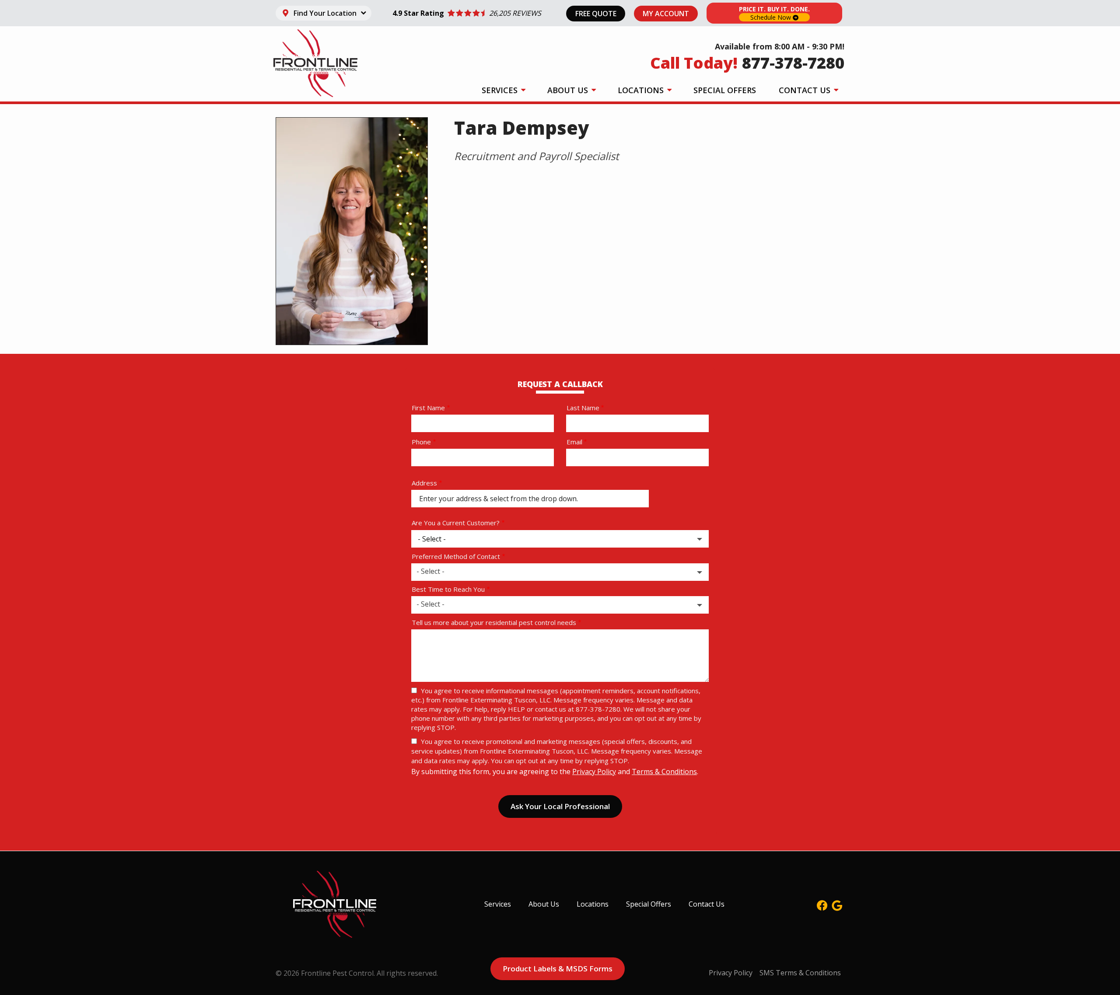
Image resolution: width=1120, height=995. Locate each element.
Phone (421, 441)
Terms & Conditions (664, 771)
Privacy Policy (594, 771)
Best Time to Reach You (448, 589)
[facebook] (822, 904)
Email (574, 441)
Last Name (583, 407)
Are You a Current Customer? (456, 522)
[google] (837, 904)
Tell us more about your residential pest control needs (494, 622)
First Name (428, 407)
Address (424, 482)
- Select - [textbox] (430, 571)
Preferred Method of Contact (456, 556)
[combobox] (560, 572)
